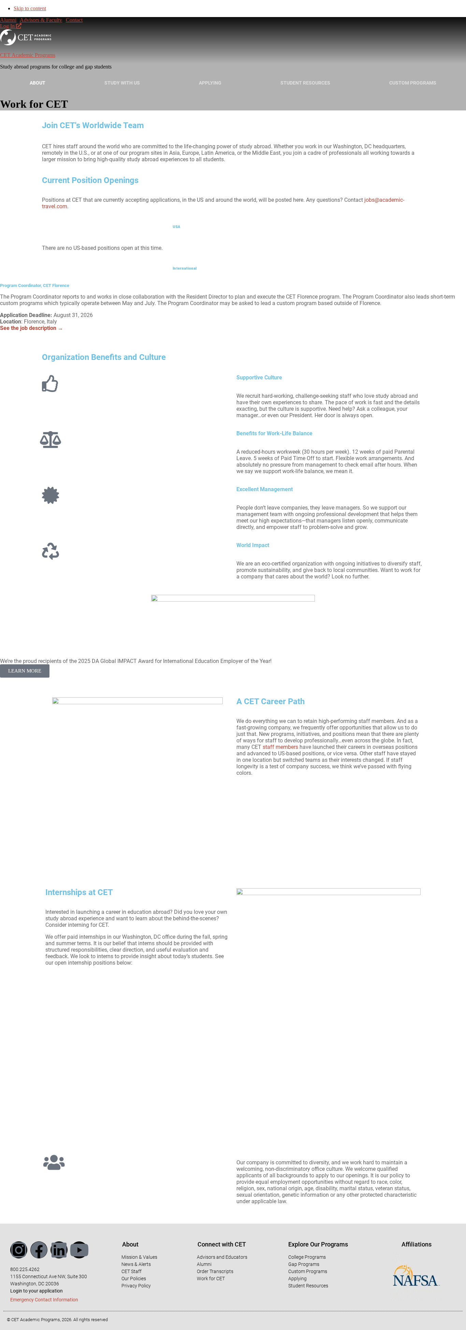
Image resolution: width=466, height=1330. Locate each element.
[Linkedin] (59, 1249)
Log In (8, 26)
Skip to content (30, 8)
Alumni (8, 20)
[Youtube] (79, 1249)
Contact (74, 20)
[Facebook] (38, 1249)
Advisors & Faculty (41, 20)
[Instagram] (18, 1249)
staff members (280, 747)
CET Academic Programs (27, 55)
